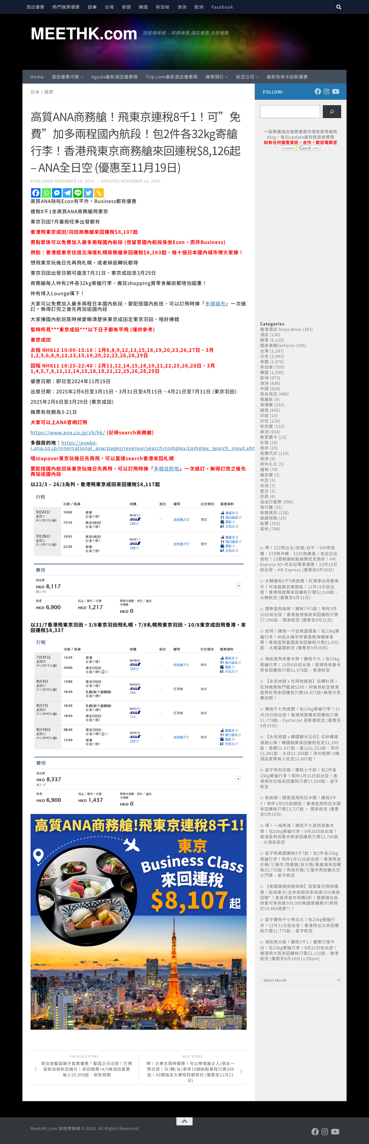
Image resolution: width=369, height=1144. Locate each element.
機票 (48, 91)
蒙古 (264, 491)
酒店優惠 (35, 7)
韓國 (143, 7)
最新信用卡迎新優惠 (287, 76)
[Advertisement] (300, 196)
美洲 (264, 431)
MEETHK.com (84, 33)
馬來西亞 (268, 394)
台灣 (109, 7)
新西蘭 (266, 426)
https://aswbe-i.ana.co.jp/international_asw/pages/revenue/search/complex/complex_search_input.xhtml (146, 445)
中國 (264, 388)
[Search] (332, 111)
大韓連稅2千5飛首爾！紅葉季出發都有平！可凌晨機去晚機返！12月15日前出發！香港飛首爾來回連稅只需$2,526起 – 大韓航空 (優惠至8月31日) (299, 589)
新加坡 (163, 7)
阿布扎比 (268, 464)
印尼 (264, 421)
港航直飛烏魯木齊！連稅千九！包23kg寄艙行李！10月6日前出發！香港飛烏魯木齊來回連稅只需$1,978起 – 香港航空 (300, 664)
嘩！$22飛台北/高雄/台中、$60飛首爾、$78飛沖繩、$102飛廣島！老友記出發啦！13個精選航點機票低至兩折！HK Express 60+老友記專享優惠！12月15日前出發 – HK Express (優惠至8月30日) (299, 558)
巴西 (264, 496)
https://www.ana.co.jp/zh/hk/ (68, 432)
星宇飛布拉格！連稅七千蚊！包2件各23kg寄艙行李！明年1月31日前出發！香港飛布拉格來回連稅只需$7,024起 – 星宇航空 (299, 778)
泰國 (126, 7)
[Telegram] (67, 193)
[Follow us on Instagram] (326, 91)
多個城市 (215, 303)
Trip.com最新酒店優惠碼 (172, 76)
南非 (264, 448)
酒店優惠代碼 (65, 76)
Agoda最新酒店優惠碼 (114, 76)
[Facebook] (36, 193)
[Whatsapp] (46, 193)
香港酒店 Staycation (280, 329)
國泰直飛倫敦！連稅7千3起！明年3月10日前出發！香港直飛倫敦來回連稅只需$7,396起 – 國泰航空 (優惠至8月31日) (299, 614)
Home (37, 76)
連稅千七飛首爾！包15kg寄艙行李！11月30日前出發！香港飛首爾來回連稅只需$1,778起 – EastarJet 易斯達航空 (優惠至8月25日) (300, 717)
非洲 (264, 485)
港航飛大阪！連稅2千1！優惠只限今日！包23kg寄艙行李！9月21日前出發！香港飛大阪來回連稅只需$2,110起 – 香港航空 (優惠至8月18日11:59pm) (299, 950)
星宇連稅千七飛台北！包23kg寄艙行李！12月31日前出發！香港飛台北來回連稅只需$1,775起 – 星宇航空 (299, 924)
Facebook (222, 7)
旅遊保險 (268, 518)
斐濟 (264, 458)
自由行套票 (271, 501)
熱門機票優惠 (66, 7)
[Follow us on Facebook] (318, 91)
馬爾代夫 (268, 453)
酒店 (264, 334)
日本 (92, 7)
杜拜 (264, 442)
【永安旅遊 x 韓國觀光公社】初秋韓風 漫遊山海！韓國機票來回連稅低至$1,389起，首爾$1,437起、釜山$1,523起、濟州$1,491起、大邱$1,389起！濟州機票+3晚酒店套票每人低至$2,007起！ (300, 747)
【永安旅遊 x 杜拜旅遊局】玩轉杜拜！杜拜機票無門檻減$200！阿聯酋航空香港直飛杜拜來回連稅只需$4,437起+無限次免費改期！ (300, 689)
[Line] (78, 193)
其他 (264, 528)
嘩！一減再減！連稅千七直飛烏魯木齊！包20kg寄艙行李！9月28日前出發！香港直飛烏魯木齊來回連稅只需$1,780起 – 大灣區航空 (299, 833)
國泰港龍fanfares (277, 345)
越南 (264, 410)
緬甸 (264, 469)
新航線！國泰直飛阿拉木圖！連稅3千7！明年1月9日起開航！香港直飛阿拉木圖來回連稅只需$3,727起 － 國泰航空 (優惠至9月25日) (300, 806)
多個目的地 (166, 468)
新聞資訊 (268, 512)
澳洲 (182, 7)
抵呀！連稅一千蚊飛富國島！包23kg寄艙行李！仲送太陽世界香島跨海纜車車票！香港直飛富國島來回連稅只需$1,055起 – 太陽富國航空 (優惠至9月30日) (300, 639)
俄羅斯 (266, 399)
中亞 (264, 480)
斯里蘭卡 (268, 437)
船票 (264, 523)
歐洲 (199, 7)
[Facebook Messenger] (57, 193)
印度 (264, 415)
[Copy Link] (99, 193)
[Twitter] (88, 193)
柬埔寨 (266, 404)
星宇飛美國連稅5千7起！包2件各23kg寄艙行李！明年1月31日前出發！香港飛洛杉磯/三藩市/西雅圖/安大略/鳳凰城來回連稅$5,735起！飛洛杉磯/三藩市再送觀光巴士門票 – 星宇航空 (300, 864)
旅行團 (266, 507)
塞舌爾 (266, 474)
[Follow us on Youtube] (335, 91)
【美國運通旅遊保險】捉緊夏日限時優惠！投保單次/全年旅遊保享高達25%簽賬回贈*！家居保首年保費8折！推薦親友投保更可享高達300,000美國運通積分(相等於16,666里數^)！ (300, 897)
